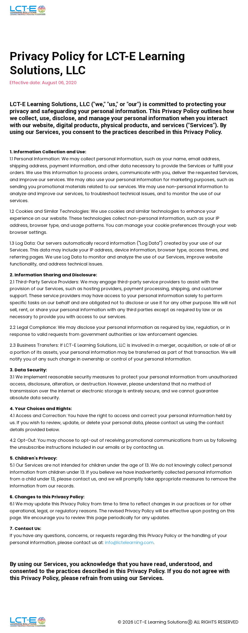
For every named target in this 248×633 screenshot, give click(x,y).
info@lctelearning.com (129, 542)
